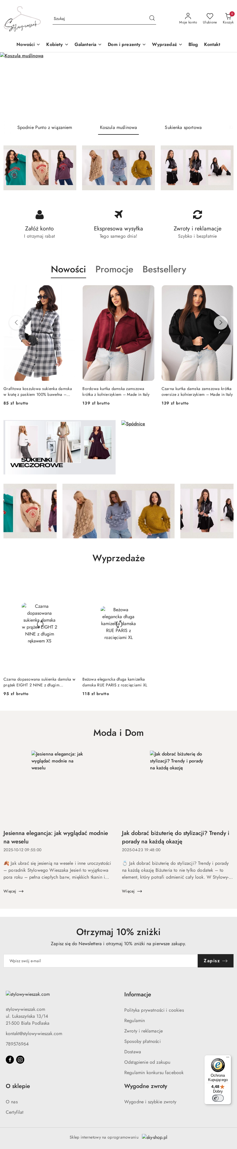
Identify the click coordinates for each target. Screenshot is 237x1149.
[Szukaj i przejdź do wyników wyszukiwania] (152, 18)
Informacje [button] (137, 994)
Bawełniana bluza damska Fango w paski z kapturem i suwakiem (193, 391)
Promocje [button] (114, 269)
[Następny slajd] (224, 86)
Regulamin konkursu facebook (154, 1072)
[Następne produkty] (221, 322)
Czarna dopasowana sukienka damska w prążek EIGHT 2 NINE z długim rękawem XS (39, 682)
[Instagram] (20, 1060)
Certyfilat (15, 1112)
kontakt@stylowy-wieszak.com (34, 1033)
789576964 (17, 1044)
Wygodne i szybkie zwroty (150, 1101)
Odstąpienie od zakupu (147, 1062)
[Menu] (227, 1058)
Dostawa (132, 1051)
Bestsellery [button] (164, 269)
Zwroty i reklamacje (143, 1031)
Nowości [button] (68, 269)
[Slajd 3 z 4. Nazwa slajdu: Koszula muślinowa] (118, 86)
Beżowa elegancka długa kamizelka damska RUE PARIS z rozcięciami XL (114, 682)
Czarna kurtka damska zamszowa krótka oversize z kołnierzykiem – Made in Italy (117, 391)
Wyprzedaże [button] (118, 558)
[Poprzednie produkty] (16, 322)
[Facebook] (10, 1060)
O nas (12, 1101)
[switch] (218, 1098)
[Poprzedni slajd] (13, 86)
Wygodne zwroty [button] (145, 1086)
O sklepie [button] (18, 1086)
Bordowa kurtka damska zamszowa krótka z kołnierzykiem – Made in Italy (37, 391)
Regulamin (134, 1020)
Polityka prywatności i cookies (154, 1010)
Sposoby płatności (142, 1041)
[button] (57, 45)
